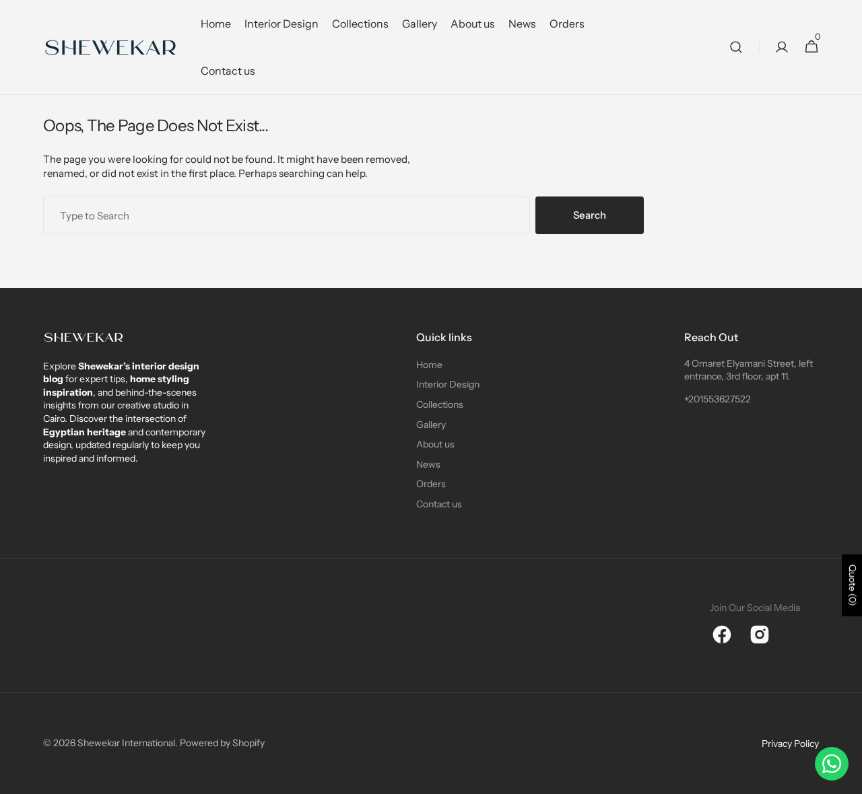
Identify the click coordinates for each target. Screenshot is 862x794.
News (428, 464)
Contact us (439, 504)
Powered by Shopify (222, 743)
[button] (736, 47)
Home (429, 365)
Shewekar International (126, 743)
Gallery (431, 425)
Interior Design (447, 384)
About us (435, 444)
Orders (431, 484)
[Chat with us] (832, 764)
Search (589, 215)
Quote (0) (853, 585)
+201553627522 (717, 399)
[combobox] (286, 215)
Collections (439, 404)
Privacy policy (790, 743)
